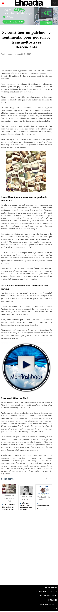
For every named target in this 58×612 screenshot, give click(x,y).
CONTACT (53, 608)
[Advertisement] (25, 547)
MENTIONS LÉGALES (48, 604)
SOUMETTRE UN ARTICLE (46, 591)
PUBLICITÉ (52, 600)
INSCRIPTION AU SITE (48, 596)
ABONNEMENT (51, 587)
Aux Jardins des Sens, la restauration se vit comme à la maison (8, 506)
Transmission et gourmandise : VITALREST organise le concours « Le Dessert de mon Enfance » (43, 506)
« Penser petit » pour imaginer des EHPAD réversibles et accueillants (26, 505)
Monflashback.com (9, 204)
